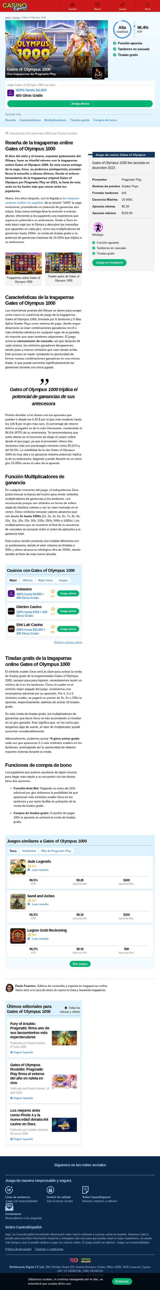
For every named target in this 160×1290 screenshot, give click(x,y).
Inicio (7, 17)
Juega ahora (80, 103)
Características (30, 120)
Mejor (13, 580)
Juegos (16, 17)
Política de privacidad (18, 1249)
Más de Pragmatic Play (56, 851)
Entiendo (122, 1281)
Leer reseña (40, 869)
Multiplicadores (55, 120)
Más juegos (80, 963)
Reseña (10, 120)
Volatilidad (29, 851)
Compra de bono (105, 120)
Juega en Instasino (109, 262)
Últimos (27, 580)
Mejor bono (45, 580)
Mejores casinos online (68, 642)
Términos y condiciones (49, 1249)
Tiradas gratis (80, 120)
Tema (13, 851)
